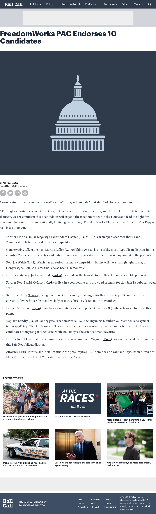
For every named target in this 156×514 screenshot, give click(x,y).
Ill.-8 (31, 262)
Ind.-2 (57, 275)
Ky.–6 (36, 308)
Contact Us (96, 499)
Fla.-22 (84, 237)
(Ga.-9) (69, 249)
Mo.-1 (107, 339)
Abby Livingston (10, 183)
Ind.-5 (51, 282)
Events (81, 503)
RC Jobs (108, 503)
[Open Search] (149, 4)
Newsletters (83, 507)
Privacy (94, 503)
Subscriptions (110, 507)
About (80, 499)
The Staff (95, 507)
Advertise (109, 499)
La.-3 (33, 321)
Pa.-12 (44, 352)
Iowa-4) (34, 295)
